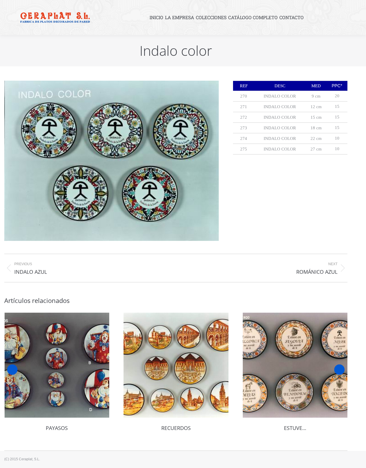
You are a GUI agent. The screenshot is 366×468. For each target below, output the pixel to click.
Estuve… (295, 428)
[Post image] (57, 365)
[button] (12, 369)
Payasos (57, 428)
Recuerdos (176, 428)
